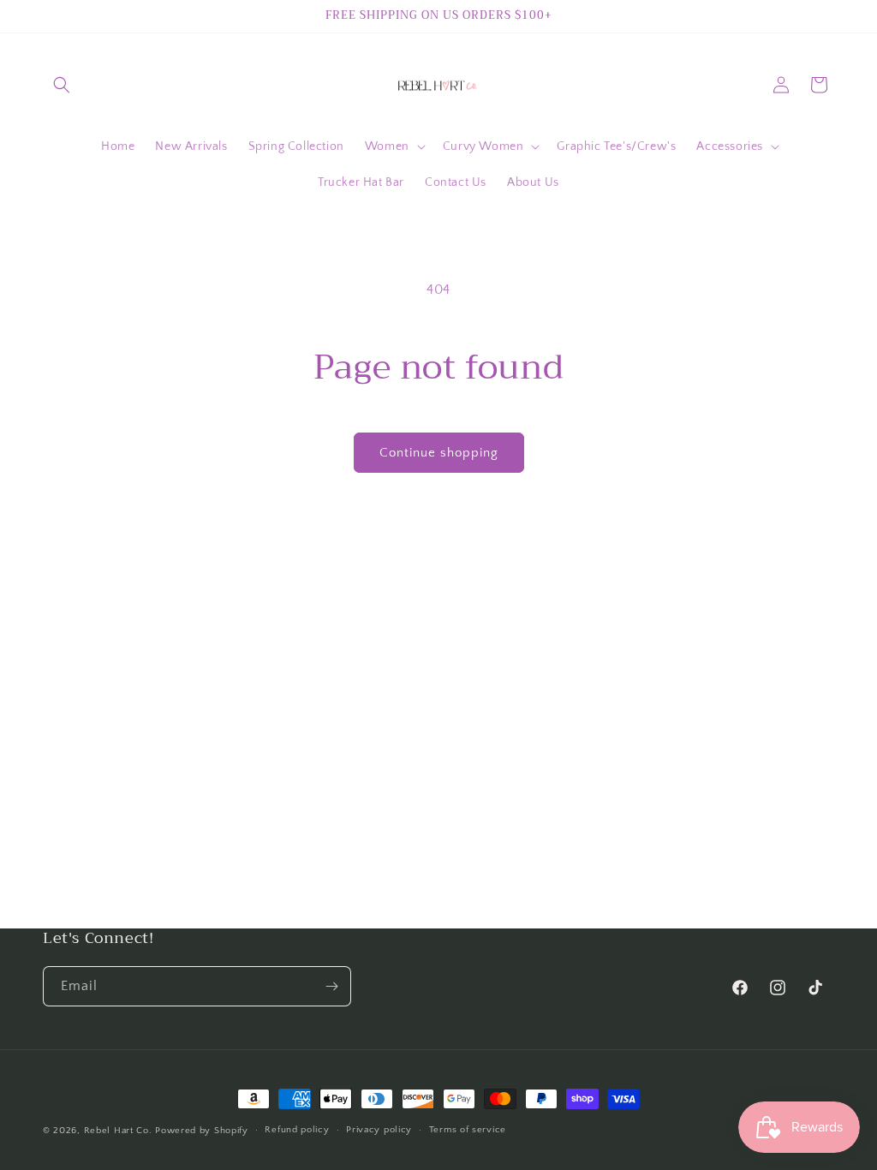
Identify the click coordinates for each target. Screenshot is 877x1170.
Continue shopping (438, 452)
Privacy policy (379, 1130)
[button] (62, 85)
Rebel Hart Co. (118, 1130)
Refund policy (297, 1130)
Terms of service (467, 1130)
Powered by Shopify (201, 1130)
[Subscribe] (331, 986)
